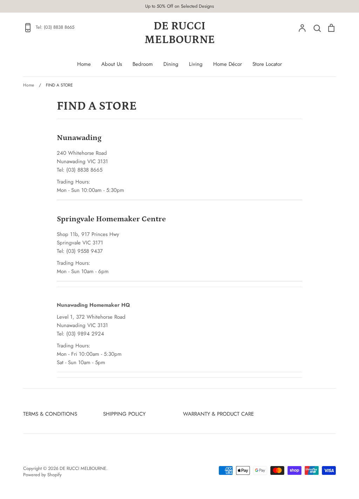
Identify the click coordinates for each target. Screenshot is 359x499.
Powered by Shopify (42, 474)
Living (196, 64)
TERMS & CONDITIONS (50, 414)
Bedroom (143, 64)
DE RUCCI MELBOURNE (179, 33)
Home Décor (227, 64)
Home (84, 64)
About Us (111, 64)
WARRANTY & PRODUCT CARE (218, 414)
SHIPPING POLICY (124, 414)
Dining (170, 64)
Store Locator (267, 64)
